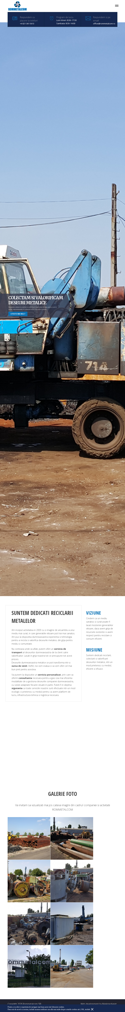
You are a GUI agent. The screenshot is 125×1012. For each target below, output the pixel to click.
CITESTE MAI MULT (18, 314)
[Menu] (116, 6)
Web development (90, 1003)
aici (79, 1009)
